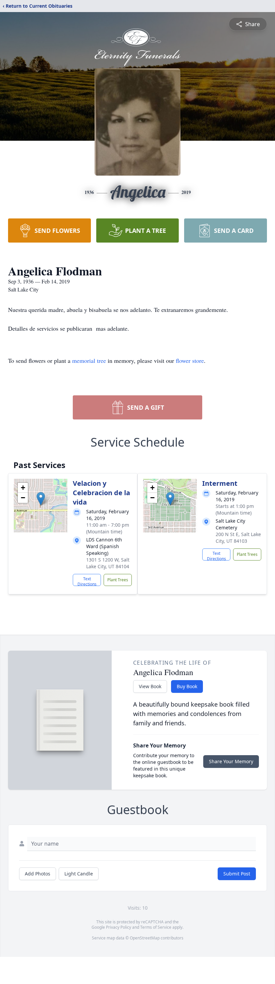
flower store (190, 360)
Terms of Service (155, 927)
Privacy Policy (118, 927)
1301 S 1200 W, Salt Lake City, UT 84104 (107, 563)
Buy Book (187, 686)
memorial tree (89, 360)
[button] (41, 499)
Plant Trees (117, 580)
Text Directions (87, 581)
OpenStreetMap (145, 938)
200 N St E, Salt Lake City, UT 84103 (238, 537)
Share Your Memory (231, 761)
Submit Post (236, 873)
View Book (150, 686)
